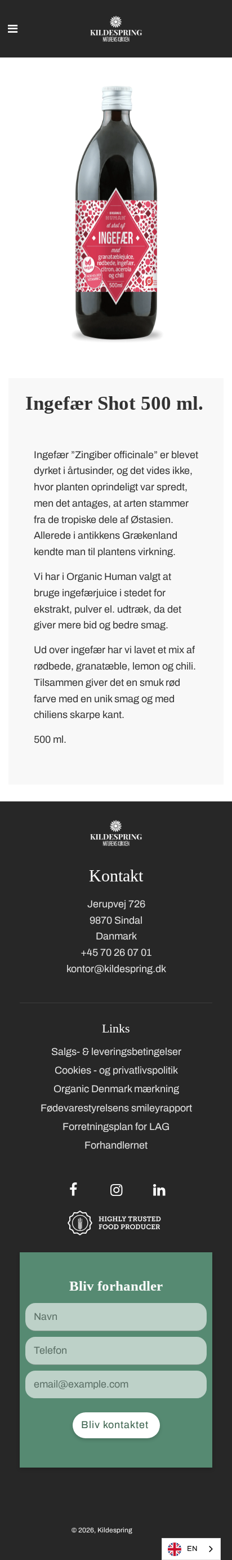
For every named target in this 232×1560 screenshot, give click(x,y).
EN (192, 1549)
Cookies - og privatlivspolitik (116, 1070)
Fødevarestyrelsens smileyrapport (116, 1108)
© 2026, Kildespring (102, 1530)
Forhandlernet (116, 1145)
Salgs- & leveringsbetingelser (116, 1051)
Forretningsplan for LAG (116, 1126)
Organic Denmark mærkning (116, 1088)
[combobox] (191, 1549)
